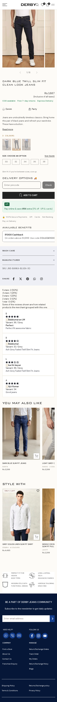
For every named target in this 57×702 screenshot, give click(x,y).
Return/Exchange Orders (39, 649)
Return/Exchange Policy (38, 664)
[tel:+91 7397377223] (12, 635)
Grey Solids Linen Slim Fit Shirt (17, 544)
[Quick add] (36, 456)
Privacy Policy (34, 690)
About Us (6, 654)
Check (48, 185)
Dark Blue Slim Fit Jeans (14, 463)
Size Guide (50, 156)
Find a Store (7, 649)
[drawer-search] (37, 4)
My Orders (33, 659)
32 (17, 162)
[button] (38, 410)
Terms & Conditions (10, 690)
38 (45, 162)
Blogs (31, 669)
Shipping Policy (8, 686)
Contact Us (7, 659)
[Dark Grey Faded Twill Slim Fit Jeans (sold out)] (26, 144)
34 (26, 162)
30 (7, 162)
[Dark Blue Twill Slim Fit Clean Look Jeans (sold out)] (16, 144)
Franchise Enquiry (9, 664)
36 (36, 162)
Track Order (34, 654)
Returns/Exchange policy (39, 686)
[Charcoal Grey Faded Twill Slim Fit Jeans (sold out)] (6, 144)
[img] (12, 316)
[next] (36, 72)
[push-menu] (4, 5)
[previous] (20, 72)
